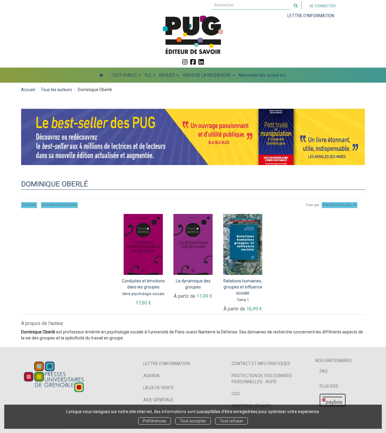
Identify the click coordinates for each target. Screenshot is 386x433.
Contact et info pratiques (261, 363)
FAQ (323, 371)
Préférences (154, 421)
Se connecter (322, 6)
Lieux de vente (158, 387)
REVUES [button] (167, 75)
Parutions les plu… (338, 205)
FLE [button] (148, 75)
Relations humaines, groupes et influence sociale (242, 287)
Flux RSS (329, 386)
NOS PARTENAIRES (333, 360)
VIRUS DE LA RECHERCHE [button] (207, 75)
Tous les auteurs (56, 89)
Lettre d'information (166, 363)
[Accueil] (101, 75)
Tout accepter (193, 421)
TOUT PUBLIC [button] (124, 75)
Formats (29, 205)
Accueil (28, 89)
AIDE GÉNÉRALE (158, 399)
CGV (236, 393)
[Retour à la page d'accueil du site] (193, 35)
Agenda (151, 375)
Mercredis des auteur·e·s (262, 75)
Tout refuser (231, 421)
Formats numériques (59, 205)
